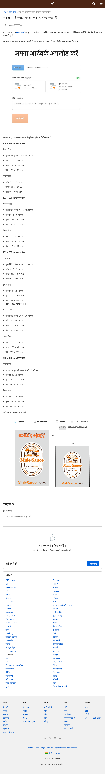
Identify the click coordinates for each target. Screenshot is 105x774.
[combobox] (52, 25)
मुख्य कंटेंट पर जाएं (2, 2)
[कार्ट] (101, 4)
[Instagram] (55, 738)
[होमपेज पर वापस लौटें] (52, 4)
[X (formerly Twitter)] (50, 738)
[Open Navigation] (4, 4)
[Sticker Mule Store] (45, 738)
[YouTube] (60, 738)
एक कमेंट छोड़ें (7, 510)
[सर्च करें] (93, 4)
